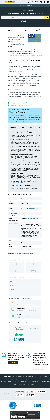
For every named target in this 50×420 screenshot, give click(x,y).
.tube (11, 281)
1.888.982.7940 (17, 268)
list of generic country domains (20, 121)
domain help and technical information (21, 253)
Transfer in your (33, 208)
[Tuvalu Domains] (25, 5)
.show (12, 294)
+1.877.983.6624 (22, 381)
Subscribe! (13, 362)
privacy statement (31, 414)
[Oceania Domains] (23, 5)
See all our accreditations (38, 369)
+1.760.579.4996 (32, 381)
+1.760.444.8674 (33, 268)
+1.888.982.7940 (45, 381)
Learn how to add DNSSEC (32, 218)
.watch (12, 289)
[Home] (20, 5)
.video (12, 285)
